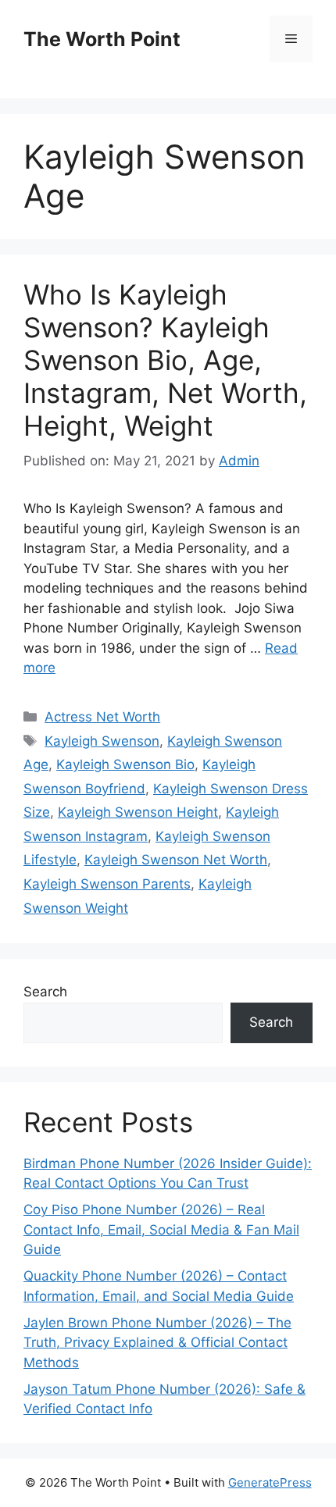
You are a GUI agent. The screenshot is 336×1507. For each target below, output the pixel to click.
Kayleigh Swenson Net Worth (175, 860)
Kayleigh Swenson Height (138, 812)
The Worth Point (102, 39)
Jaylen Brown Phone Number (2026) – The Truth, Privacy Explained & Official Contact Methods (157, 1342)
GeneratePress (270, 1482)
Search (45, 991)
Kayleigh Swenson (102, 741)
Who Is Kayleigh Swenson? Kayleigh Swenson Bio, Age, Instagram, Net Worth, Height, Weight (165, 360)
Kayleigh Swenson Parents (107, 884)
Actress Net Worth (102, 717)
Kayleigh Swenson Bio (125, 764)
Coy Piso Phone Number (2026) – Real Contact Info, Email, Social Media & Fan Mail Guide (161, 1229)
